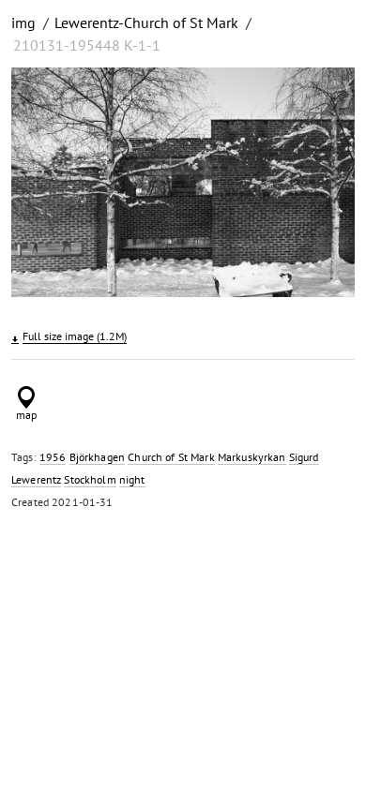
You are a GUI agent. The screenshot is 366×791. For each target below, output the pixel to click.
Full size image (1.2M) (75, 336)
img (23, 22)
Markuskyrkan (252, 457)
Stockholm (89, 479)
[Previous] (38, 185)
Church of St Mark (171, 457)
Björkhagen (97, 457)
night (132, 479)
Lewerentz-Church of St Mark (146, 22)
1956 (53, 457)
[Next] (327, 185)
